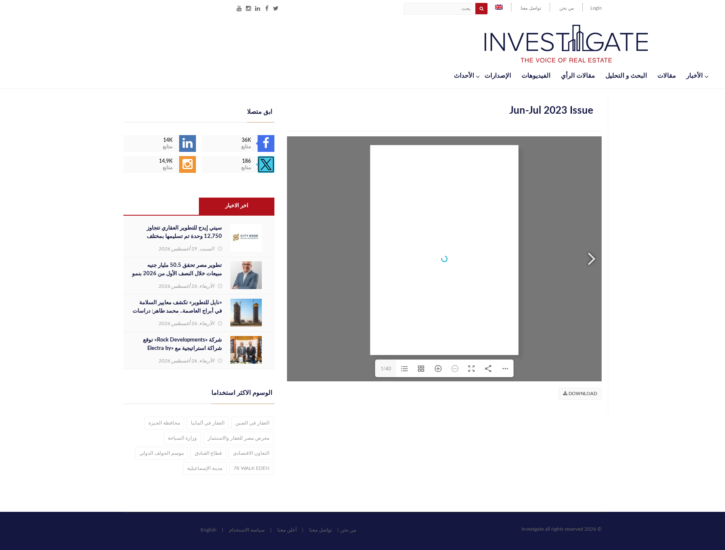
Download (582, 393)
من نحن (566, 8)
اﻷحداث (464, 76)
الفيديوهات (536, 76)
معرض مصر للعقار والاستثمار (238, 438)
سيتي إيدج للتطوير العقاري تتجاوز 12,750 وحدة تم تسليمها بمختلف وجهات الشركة (184, 236)
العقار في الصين (252, 422)
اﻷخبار (694, 76)
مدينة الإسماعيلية (204, 468)
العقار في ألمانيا (207, 422)
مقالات (666, 76)
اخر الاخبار (236, 206)
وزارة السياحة (182, 438)
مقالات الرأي (578, 76)
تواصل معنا (531, 8)
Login (596, 8)
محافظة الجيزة (164, 422)
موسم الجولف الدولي (161, 453)
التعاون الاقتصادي (251, 453)
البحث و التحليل (626, 76)
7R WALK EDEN (251, 468)
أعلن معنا (287, 529)
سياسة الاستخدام (247, 529)
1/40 (386, 368)
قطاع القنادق (208, 453)
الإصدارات (498, 76)
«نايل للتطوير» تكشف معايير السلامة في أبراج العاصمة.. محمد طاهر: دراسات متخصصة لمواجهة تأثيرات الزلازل (177, 311)
